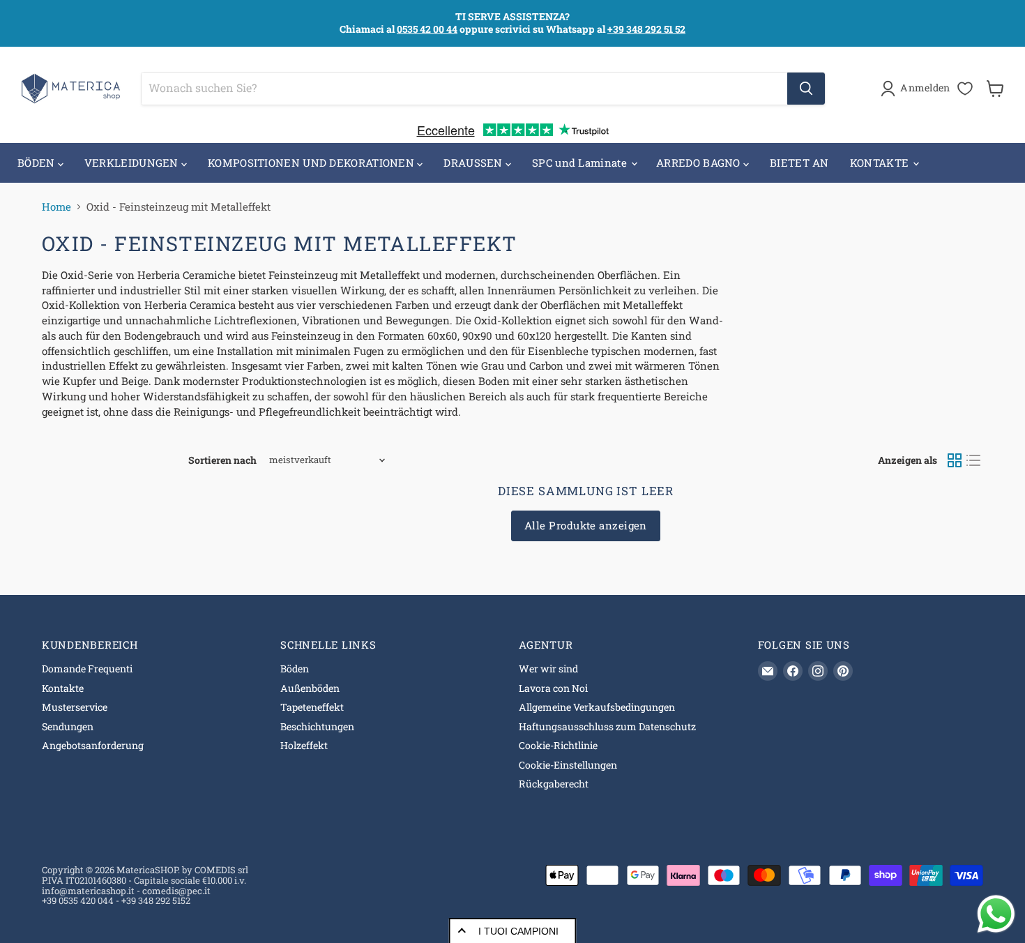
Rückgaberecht (554, 783)
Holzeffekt (304, 745)
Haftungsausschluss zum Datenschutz (607, 726)
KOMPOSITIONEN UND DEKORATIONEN (312, 162)
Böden (294, 668)
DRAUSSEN (474, 162)
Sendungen (67, 726)
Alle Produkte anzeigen (585, 525)
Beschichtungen (317, 726)
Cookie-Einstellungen (568, 764)
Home (56, 207)
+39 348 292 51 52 (646, 29)
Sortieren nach (222, 460)
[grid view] (954, 460)
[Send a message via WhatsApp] (996, 914)
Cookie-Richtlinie (558, 745)
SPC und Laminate (581, 162)
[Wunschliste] (965, 89)
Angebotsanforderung (93, 745)
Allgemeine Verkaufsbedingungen (597, 707)
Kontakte (63, 688)
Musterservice (74, 707)
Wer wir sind (548, 668)
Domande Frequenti (87, 668)
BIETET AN (799, 162)
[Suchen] (806, 89)
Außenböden (310, 688)
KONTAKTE (881, 162)
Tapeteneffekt (312, 707)
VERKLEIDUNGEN (132, 162)
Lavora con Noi (553, 688)
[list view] (974, 460)
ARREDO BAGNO (699, 162)
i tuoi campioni (518, 931)
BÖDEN (37, 162)
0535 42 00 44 (427, 29)
